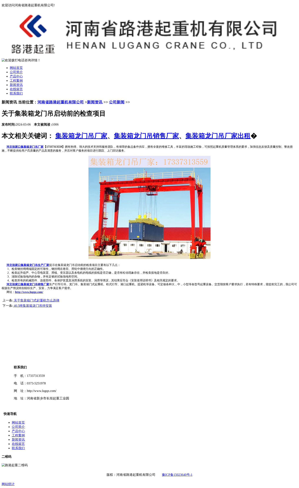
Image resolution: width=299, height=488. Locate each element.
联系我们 (16, 93)
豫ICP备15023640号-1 (177, 474)
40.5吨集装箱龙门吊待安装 (32, 305)
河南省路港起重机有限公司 (60, 102)
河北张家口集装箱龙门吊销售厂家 (28, 284)
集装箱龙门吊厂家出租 (218, 135)
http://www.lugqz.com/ (29, 292)
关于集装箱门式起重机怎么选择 (36, 300)
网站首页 (16, 67)
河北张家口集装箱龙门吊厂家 (25, 146)
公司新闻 (116, 102)
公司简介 (16, 72)
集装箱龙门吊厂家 (81, 135)
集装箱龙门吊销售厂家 (146, 135)
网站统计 (8, 484)
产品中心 (16, 76)
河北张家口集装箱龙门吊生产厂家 (28, 265)
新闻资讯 (16, 85)
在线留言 (16, 89)
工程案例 (16, 80)
